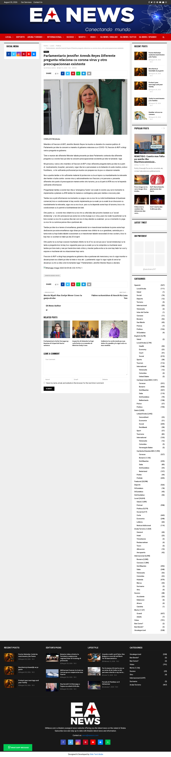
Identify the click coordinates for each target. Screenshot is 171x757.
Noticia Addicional (144, 525)
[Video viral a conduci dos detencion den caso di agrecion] (141, 199)
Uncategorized (140, 630)
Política (139, 329)
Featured (137, 481)
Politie (139, 475)
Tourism (140, 363)
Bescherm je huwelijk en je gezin (156, 69)
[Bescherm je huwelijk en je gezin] (140, 72)
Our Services (26, 2)
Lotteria (139, 522)
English (137, 336)
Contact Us (38, 2)
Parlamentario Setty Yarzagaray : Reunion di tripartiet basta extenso (56, 343)
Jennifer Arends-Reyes (52, 275)
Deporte (20, 37)
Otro (138, 590)
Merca (139, 583)
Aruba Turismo (34, 37)
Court (141, 353)
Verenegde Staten (146, 448)
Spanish (137, 285)
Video (93, 37)
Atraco (139, 603)
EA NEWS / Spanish (147, 37)
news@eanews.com (90, 735)
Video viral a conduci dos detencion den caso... (139, 210)
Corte (139, 515)
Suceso (70, 37)
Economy (142, 349)
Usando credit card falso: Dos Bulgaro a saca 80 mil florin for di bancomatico (113, 656)
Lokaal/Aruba (142, 414)
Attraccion (141, 549)
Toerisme (140, 434)
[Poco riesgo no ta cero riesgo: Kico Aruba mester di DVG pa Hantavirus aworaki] (141, 180)
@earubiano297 (149, 269)
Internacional (54, 37)
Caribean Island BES (144, 380)
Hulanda (140, 580)
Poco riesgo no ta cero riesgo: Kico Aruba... (141, 189)
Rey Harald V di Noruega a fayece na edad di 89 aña (70, 685)
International (141, 366)
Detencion (140, 600)
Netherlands (143, 400)
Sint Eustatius (144, 397)
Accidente (140, 596)
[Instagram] (78, 742)
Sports (139, 360)
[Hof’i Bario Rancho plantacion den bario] (157, 180)
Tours (139, 546)
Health (141, 346)
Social (139, 295)
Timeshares (141, 539)
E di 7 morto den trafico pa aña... (156, 208)
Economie (143, 421)
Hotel (139, 536)
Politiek (139, 478)
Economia (140, 519)
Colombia (142, 373)
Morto (82, 37)
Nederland (143, 471)
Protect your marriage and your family (156, 84)
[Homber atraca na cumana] (140, 115)
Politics (139, 407)
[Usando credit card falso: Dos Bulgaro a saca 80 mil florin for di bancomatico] (94, 657)
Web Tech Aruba (96, 754)
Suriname (140, 586)
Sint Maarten (144, 390)
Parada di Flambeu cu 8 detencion (111, 683)
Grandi (139, 613)
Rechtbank (143, 427)
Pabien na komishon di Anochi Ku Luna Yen (109, 297)
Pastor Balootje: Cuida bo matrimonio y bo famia (156, 54)
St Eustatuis (138, 488)
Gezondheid (143, 417)
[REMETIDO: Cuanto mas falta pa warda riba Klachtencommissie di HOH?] (149, 144)
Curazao (140, 316)
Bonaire (140, 319)
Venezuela (141, 309)
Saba (141, 393)
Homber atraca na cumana (155, 113)
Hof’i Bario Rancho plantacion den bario (157, 189)
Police (139, 404)
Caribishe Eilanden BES (145, 451)
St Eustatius (141, 333)
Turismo (140, 302)
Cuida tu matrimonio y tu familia (156, 99)
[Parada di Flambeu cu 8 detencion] (94, 685)
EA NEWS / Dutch (128, 37)
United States (144, 376)
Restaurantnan (142, 542)
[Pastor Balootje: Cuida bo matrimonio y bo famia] (140, 56)
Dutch (136, 410)
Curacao (142, 383)
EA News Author (50, 68)
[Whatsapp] (107, 742)
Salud (139, 292)
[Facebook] (63, 742)
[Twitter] (70, 742)
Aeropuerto (141, 552)
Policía (139, 326)
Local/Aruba (141, 289)
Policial (139, 505)
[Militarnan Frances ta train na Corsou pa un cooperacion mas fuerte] (52, 673)
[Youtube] (93, 742)
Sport (139, 431)
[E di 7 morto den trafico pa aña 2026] (157, 199)
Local (8, 37)
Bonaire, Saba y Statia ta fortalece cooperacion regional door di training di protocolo (70, 657)
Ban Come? (138, 623)
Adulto (139, 617)
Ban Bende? (138, 627)
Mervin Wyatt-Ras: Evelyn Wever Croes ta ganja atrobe (63, 297)
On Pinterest (140, 235)
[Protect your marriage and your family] (140, 85)
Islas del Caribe (143, 312)
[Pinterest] (85, 742)
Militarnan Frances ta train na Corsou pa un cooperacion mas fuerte (71, 672)
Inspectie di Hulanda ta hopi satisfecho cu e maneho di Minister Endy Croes (83, 343)
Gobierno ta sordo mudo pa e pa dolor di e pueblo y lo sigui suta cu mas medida (114, 343)
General (140, 532)
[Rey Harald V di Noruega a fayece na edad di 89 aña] (52, 687)
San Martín (141, 322)
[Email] (100, 742)
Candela (140, 607)
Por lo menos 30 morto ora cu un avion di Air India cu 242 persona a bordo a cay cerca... (113, 670)
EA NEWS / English (108, 37)
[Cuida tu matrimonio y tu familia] (140, 101)
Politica (46, 51)
